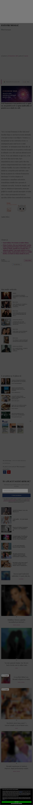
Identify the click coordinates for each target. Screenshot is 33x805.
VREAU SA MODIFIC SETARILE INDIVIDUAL (16, 803)
